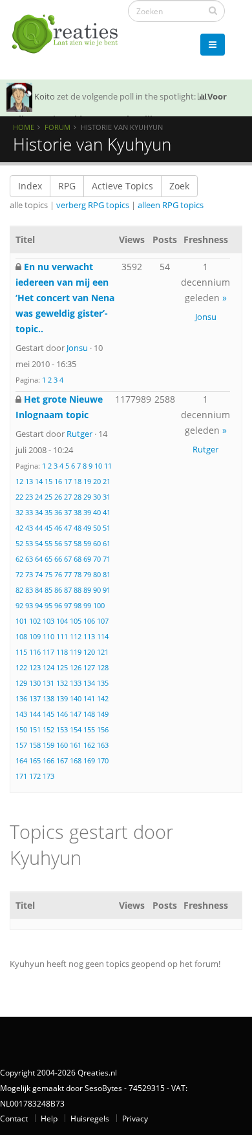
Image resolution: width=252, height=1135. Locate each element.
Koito (44, 96)
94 (39, 605)
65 (48, 559)
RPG (67, 186)
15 (48, 481)
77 (68, 574)
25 (48, 497)
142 (103, 698)
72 (19, 574)
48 (77, 528)
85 (48, 590)
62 (19, 559)
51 (106, 528)
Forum (57, 127)
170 (103, 760)
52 (19, 543)
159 (48, 745)
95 (48, 605)
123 (35, 667)
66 (58, 559)
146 (62, 714)
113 (89, 636)
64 (39, 559)
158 (35, 745)
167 (62, 760)
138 (48, 698)
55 (48, 543)
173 (48, 776)
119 (75, 652)
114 (103, 636)
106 (89, 621)
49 (87, 528)
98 (77, 605)
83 (29, 590)
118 (62, 652)
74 (39, 574)
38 (77, 512)
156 (103, 729)
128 (103, 667)
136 (21, 698)
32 (19, 512)
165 (35, 760)
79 (87, 574)
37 (68, 512)
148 (89, 714)
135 (103, 683)
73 (29, 574)
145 (48, 714)
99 (87, 605)
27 (68, 497)
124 (48, 667)
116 (35, 652)
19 (87, 481)
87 (68, 590)
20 (97, 481)
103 (48, 621)
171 (21, 776)
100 (99, 605)
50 (97, 528)
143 (21, 714)
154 (75, 729)
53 (29, 543)
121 (103, 652)
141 (89, 698)
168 (75, 760)
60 (97, 543)
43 (29, 528)
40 (97, 512)
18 (77, 481)
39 (87, 512)
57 (68, 543)
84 (39, 590)
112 (75, 636)
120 (89, 652)
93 (29, 605)
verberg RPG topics (92, 205)
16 (58, 481)
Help (49, 1118)
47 (68, 528)
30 (97, 497)
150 (21, 729)
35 (48, 512)
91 (106, 590)
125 (62, 667)
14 (39, 481)
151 (35, 729)
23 (29, 497)
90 (97, 590)
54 (39, 543)
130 (35, 683)
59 (87, 543)
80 (97, 574)
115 (21, 652)
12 (19, 481)
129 (21, 683)
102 (35, 621)
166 (48, 760)
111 (62, 636)
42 (19, 528)
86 (58, 590)
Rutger (79, 434)
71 (106, 559)
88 (77, 590)
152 (48, 729)
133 (75, 683)
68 (77, 559)
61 (106, 543)
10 (98, 466)
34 (39, 512)
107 (103, 621)
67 (68, 559)
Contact (14, 1118)
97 (68, 605)
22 (19, 497)
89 (87, 590)
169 (89, 760)
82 (19, 590)
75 (48, 574)
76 (58, 574)
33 (29, 512)
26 (58, 497)
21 (106, 481)
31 (106, 497)
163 (103, 745)
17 (68, 481)
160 (62, 745)
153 (62, 729)
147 (75, 714)
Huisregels (89, 1118)
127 (89, 667)
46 (58, 528)
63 (29, 559)
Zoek (179, 186)
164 (21, 760)
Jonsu (77, 348)
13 (29, 481)
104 (62, 621)
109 (35, 636)
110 (48, 636)
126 (75, 667)
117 (48, 652)
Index (30, 186)
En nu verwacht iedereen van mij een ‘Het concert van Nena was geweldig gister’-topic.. (65, 297)
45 (48, 528)
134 (89, 683)
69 (87, 559)
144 (35, 714)
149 (103, 714)
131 (48, 683)
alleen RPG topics (171, 205)
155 (89, 729)
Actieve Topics (122, 186)
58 (77, 543)
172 (35, 776)
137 (35, 698)
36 (58, 512)
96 (58, 605)
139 (62, 698)
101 (21, 621)
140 (75, 698)
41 (106, 512)
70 (97, 559)
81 (106, 574)
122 (21, 667)
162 (89, 745)
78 (77, 574)
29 (87, 497)
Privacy (135, 1118)
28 (77, 497)
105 (75, 621)
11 (108, 466)
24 (39, 497)
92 (19, 605)
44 (39, 528)
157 (21, 745)
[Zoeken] (213, 10)
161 (75, 745)
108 (21, 636)
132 (62, 683)
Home (23, 127)
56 (58, 543)
